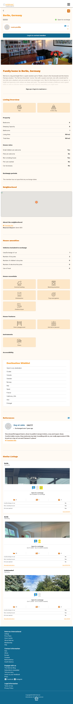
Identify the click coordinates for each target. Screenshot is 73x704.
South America (8, 662)
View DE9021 (67, 618)
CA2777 (30, 425)
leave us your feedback (12, 674)
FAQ (5, 645)
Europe (6, 655)
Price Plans (7, 636)
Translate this (8, 225)
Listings (6, 634)
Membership (8, 642)
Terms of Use (8, 686)
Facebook (10, 679)
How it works (8, 638)
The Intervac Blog (10, 668)
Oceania (7, 657)
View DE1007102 (66, 565)
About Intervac (9, 640)
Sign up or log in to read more (36, 89)
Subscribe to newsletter (11, 670)
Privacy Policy (8, 688)
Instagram (19, 679)
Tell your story (8, 672)
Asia (5, 651)
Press (6, 676)
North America (8, 659)
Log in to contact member (36, 35)
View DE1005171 (66, 511)
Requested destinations (9, 565)
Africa (6, 653)
